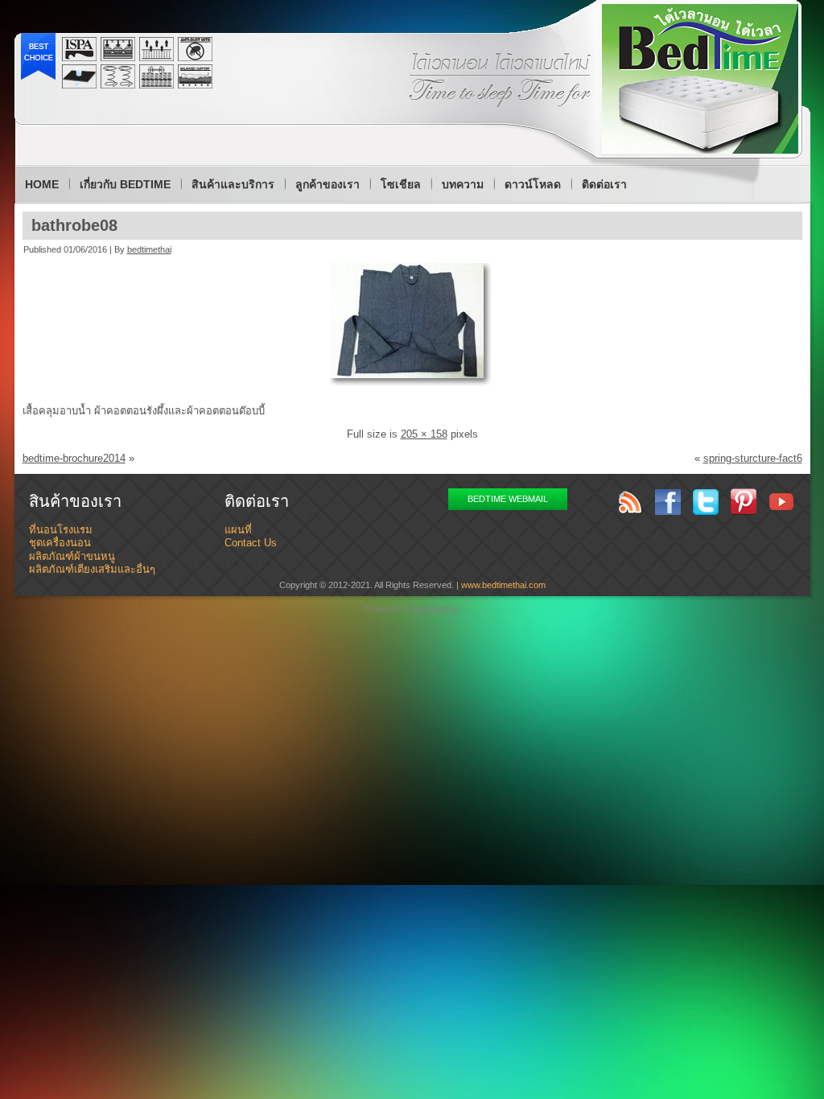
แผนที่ (238, 530)
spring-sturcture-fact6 (752, 458)
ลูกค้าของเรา (327, 184)
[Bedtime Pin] (743, 501)
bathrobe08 (74, 225)
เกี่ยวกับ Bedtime (125, 184)
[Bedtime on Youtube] (781, 502)
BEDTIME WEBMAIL (508, 499)
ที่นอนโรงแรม (61, 530)
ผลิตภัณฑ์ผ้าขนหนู (72, 556)
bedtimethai (149, 249)
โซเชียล (401, 184)
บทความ (463, 184)
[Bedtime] (700, 79)
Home (42, 184)
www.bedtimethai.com (503, 585)
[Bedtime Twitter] (706, 502)
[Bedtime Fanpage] (668, 502)
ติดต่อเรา (604, 184)
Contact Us (251, 543)
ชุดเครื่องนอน (60, 543)
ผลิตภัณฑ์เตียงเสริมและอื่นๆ (92, 569)
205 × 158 (424, 434)
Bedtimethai (436, 608)
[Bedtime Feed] (630, 502)
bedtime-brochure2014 (74, 458)
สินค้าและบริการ (233, 184)
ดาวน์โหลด (533, 184)
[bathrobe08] (412, 387)
